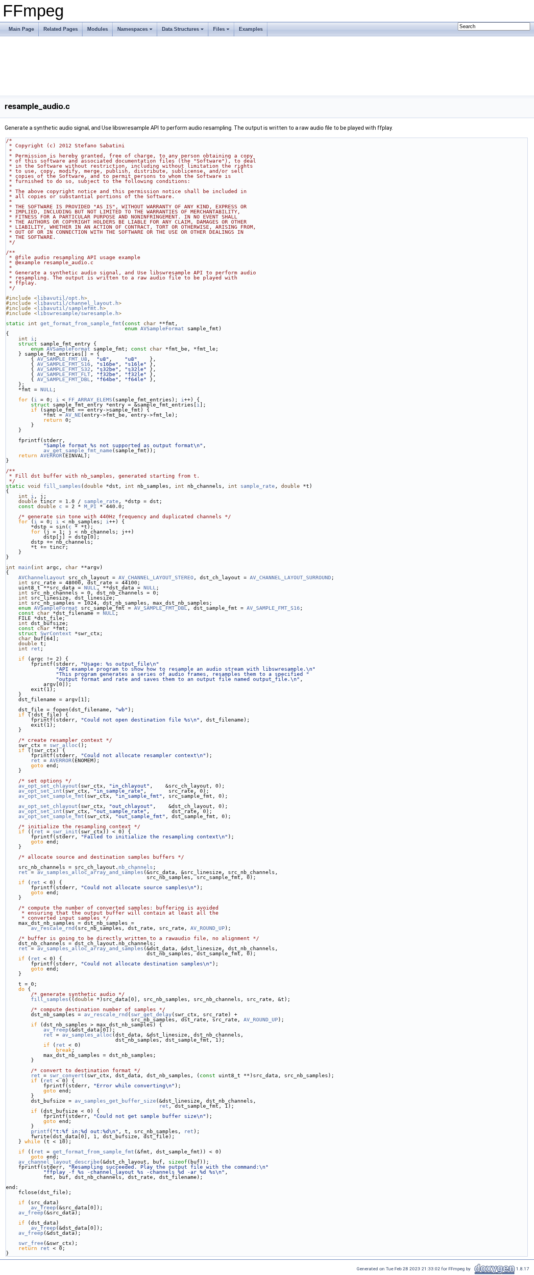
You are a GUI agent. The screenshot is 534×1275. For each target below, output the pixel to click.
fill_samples (62, 486)
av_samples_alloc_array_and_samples (90, 872)
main (24, 567)
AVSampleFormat (162, 328)
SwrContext (56, 633)
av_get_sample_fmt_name (77, 450)
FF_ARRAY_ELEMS (90, 400)
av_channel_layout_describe (59, 1162)
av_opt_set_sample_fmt (51, 796)
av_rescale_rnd (53, 928)
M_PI (90, 506)
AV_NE (73, 415)
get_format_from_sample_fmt (81, 323)
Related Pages (60, 29)
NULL (46, 389)
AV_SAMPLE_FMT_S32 (63, 369)
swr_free (30, 1243)
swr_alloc (64, 745)
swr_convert (67, 1075)
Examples (251, 29)
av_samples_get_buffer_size (115, 1101)
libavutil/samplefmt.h (70, 308)
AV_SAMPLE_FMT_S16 (63, 364)
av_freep (55, 1030)
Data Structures (180, 29)
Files (219, 29)
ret (35, 649)
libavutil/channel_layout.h (77, 303)
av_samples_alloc (87, 1035)
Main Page (21, 29)
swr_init (65, 831)
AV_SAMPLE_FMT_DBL (63, 379)
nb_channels (135, 867)
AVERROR (51, 455)
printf (40, 1131)
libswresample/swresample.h (77, 313)
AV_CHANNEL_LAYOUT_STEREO (156, 577)
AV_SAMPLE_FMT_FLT (63, 374)
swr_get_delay (151, 1014)
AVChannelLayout (41, 577)
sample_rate (257, 486)
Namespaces (132, 29)
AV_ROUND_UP (207, 928)
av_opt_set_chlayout (48, 786)
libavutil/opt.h (60, 298)
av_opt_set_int (40, 791)
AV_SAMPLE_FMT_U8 (62, 359)
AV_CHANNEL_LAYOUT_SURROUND (290, 577)
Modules (97, 29)
